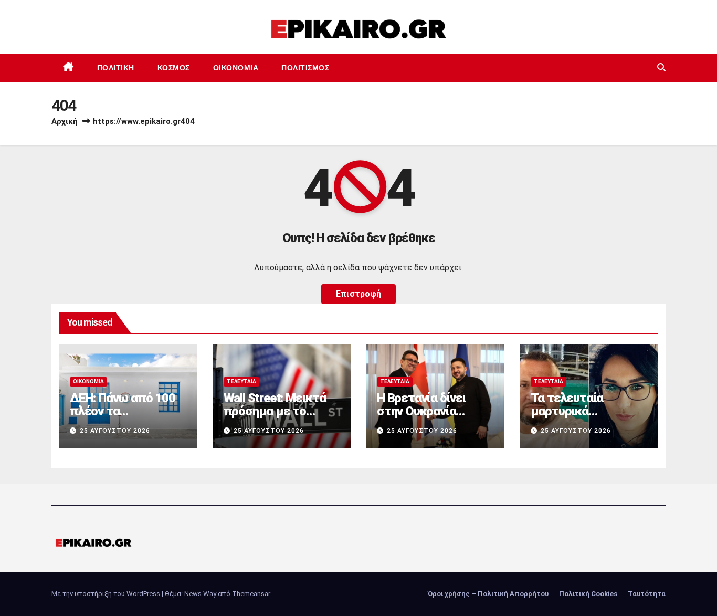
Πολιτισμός (305, 67)
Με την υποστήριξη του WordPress (106, 594)
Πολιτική (115, 67)
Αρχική (64, 121)
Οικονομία (236, 67)
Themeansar (251, 594)
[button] (661, 67)
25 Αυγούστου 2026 (115, 430)
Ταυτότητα (647, 594)
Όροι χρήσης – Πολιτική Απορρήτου (488, 594)
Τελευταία (241, 381)
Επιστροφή (358, 294)
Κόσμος (173, 67)
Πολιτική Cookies (588, 594)
